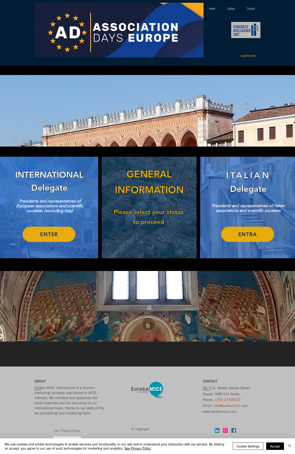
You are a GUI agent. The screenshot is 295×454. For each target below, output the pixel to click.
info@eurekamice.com (231, 406)
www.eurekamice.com (220, 411)
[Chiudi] (289, 446)
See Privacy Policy (137, 448)
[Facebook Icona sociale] (233, 430)
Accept (275, 446)
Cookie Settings (248, 446)
